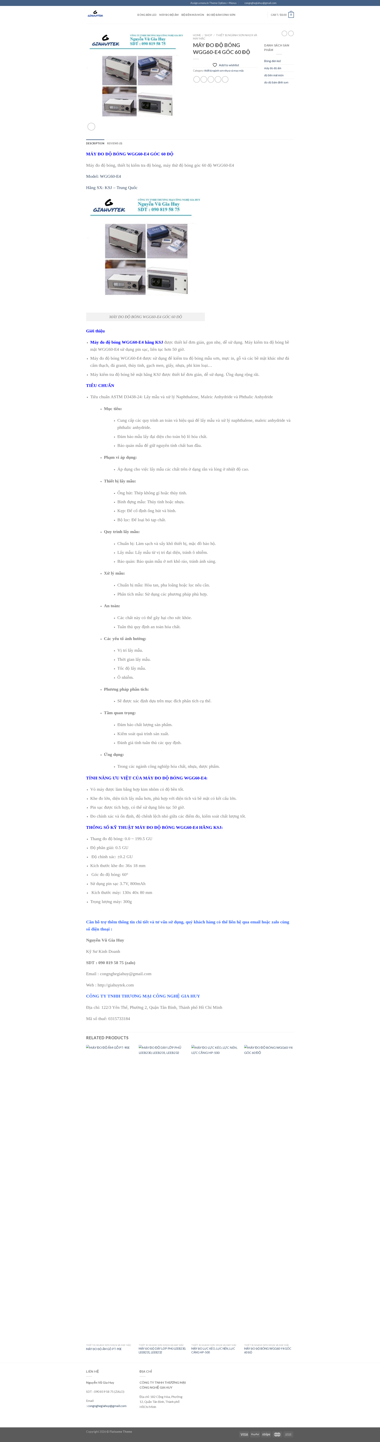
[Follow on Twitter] (288, 3)
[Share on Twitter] (203, 79)
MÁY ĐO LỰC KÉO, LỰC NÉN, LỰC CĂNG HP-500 (213, 1350)
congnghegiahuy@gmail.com (106, 1406)
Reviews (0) (114, 143)
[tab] (95, 143)
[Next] (293, 1203)
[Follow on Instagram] (284, 3)
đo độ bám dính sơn (221, 14)
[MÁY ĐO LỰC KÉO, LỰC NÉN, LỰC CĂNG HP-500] (215, 1193)
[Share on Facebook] (196, 79)
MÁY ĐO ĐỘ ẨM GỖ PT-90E (104, 1349)
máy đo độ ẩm (169, 14)
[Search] (133, 15)
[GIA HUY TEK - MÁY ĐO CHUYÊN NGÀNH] (106, 15)
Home (197, 35)
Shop (208, 35)
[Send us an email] (292, 3)
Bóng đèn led (147, 14)
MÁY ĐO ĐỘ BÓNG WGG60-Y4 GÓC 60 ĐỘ (267, 1350)
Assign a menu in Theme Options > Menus (213, 3)
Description (95, 143)
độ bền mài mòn (192, 14)
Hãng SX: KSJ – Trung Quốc (112, 187)
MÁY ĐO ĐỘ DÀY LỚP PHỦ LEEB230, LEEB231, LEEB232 (162, 1350)
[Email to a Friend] (211, 79)
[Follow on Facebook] (280, 3)
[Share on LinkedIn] (225, 79)
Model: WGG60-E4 (103, 176)
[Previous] (86, 1203)
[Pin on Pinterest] (218, 79)
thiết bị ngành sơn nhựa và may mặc (224, 70)
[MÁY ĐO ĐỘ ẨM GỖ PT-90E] (110, 1193)
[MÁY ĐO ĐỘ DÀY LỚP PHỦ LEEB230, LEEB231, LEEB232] (163, 1193)
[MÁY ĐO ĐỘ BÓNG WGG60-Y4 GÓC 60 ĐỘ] (268, 1193)
